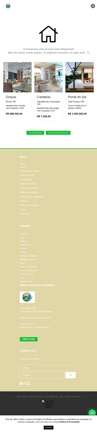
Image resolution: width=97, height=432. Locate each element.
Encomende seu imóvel (29, 171)
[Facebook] (21, 383)
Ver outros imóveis (35, 133)
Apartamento (25, 245)
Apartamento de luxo (28, 259)
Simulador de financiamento (31, 196)
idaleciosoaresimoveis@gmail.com (35, 318)
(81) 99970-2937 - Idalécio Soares (37, 311)
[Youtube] (28, 383)
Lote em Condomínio (28, 270)
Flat (21, 278)
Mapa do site (25, 214)
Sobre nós (24, 201)
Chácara (23, 234)
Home (22, 164)
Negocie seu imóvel (28, 184)
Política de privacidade (29, 188)
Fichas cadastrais (27, 175)
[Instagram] (24, 383)
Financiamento (26, 179)
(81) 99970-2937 (29, 308)
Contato (23, 209)
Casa (22, 237)
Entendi (48, 427)
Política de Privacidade (69, 422)
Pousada (23, 248)
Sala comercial (26, 281)
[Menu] (93, 6)
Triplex (22, 263)
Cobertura (24, 241)
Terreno (23, 252)
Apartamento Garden (28, 256)
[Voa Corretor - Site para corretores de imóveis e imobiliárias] (48, 407)
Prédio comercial (27, 274)
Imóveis (23, 167)
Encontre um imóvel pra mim (58, 133)
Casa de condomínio (28, 267)
